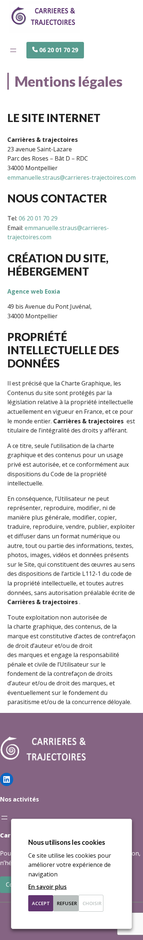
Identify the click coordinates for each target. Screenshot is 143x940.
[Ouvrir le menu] (13, 50)
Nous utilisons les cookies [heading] (66, 842)
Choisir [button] (92, 903)
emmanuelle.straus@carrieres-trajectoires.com (71, 177)
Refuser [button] (67, 903)
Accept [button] (41, 903)
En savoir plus (47, 887)
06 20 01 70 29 (38, 218)
